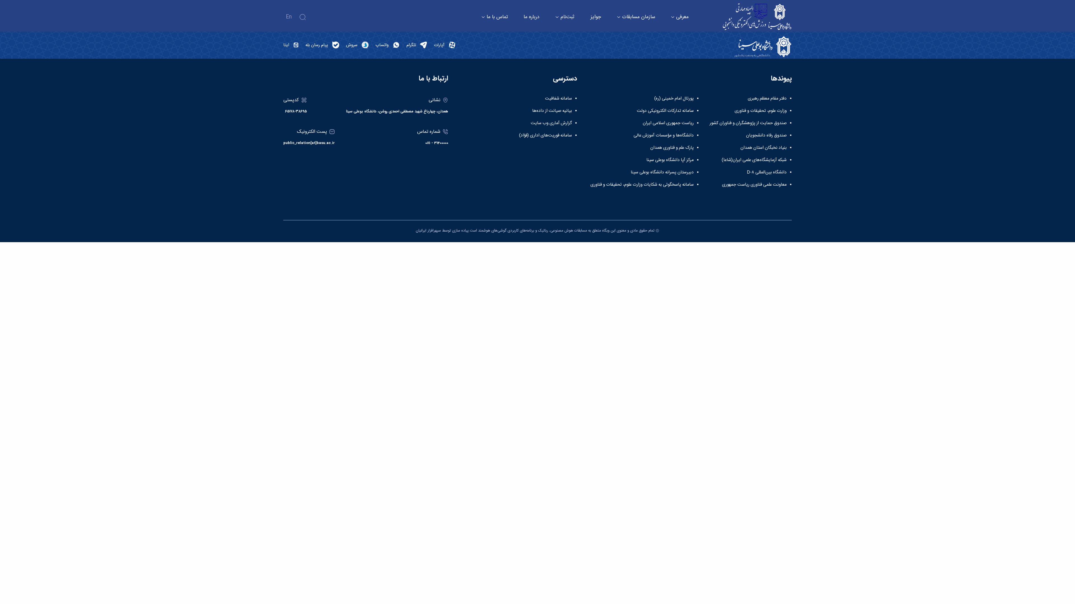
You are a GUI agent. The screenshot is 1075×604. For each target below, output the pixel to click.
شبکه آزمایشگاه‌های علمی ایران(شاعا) (754, 160)
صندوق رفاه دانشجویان (766, 135)
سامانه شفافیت (558, 98)
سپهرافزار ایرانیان (428, 231)
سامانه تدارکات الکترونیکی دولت (665, 111)
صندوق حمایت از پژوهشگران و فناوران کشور (748, 123)
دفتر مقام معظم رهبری (767, 98)
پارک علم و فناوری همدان (672, 148)
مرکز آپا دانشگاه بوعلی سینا (670, 160)
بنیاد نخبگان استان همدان (763, 148)
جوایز (595, 17)
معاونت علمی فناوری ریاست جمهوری (754, 184)
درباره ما (531, 17)
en (289, 17)
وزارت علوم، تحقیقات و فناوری (761, 111)
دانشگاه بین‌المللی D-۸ (767, 172)
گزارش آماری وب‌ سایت (551, 123)
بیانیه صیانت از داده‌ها (552, 111)
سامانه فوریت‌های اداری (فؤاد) (545, 135)
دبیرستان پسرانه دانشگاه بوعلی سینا (662, 172)
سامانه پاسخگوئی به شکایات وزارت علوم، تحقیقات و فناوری (642, 184)
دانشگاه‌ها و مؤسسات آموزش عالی (664, 135)
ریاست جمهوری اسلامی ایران (668, 123)
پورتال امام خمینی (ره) (674, 98)
